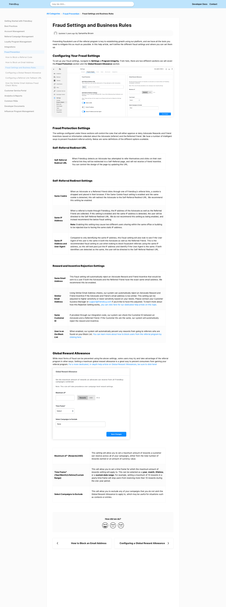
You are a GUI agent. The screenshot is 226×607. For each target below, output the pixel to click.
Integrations (9, 47)
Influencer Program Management (19, 111)
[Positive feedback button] (105, 525)
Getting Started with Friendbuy (18, 21)
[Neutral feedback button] (113, 525)
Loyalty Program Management (18, 41)
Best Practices (10, 26)
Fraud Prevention (12, 52)
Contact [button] (213, 4)
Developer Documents (14, 106)
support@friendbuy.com (100, 302)
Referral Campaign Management (18, 36)
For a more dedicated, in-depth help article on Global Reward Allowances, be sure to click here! (113, 364)
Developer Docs (200, 4)
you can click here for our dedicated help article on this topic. (129, 305)
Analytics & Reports (13, 96)
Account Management (14, 31)
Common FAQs (11, 101)
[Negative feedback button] (121, 525)
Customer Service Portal (15, 90)
